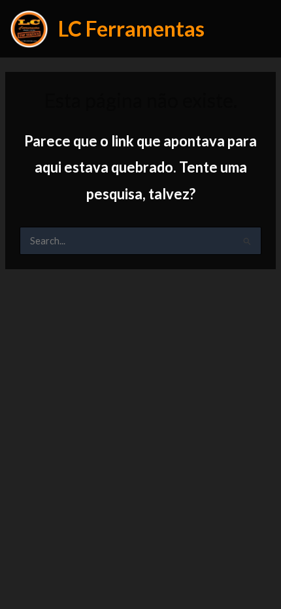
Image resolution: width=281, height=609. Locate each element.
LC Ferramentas (131, 28)
